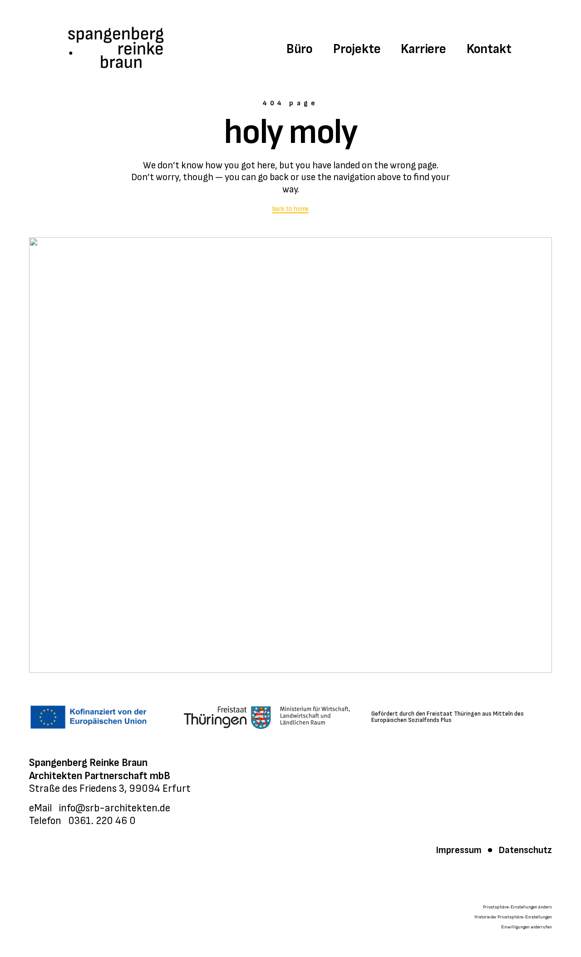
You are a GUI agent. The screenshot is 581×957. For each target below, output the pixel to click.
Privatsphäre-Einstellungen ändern (517, 907)
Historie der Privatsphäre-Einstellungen (513, 917)
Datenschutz (524, 850)
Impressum (459, 850)
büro (299, 49)
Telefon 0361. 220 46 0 (82, 820)
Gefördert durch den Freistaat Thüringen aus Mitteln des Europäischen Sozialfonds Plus (447, 717)
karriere (423, 49)
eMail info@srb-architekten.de (99, 808)
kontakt (489, 49)
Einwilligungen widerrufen (526, 927)
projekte (356, 49)
